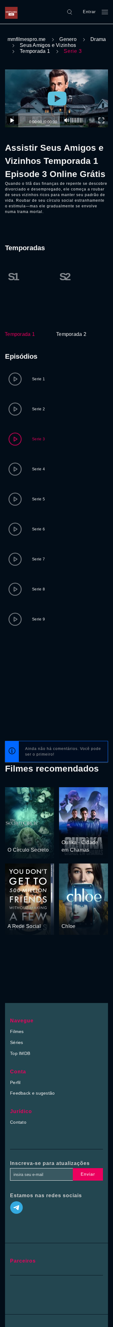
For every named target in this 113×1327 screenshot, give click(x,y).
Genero (68, 39)
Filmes (17, 1031)
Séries (16, 1042)
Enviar (88, 1174)
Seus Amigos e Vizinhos (48, 45)
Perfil (15, 1082)
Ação (83, 830)
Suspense (34, 838)
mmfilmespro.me (27, 39)
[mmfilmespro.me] (13, 12)
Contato (18, 1122)
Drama (98, 39)
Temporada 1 (35, 51)
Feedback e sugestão (32, 1093)
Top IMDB (20, 1053)
